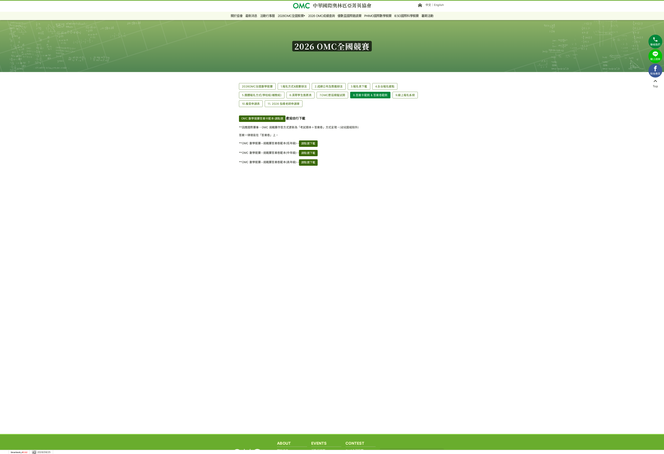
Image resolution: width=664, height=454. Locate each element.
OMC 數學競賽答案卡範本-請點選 (262, 118)
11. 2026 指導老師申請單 (283, 103)
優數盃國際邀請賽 (349, 16)
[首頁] (420, 5)
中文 (428, 5)
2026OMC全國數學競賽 (257, 86)
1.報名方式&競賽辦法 (294, 86)
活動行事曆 (267, 16)
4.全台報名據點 (384, 86)
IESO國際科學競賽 (406, 16)
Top (655, 86)
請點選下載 (308, 143)
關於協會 (237, 16)
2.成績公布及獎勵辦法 (329, 86)
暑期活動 (427, 16)
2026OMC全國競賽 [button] (291, 16)
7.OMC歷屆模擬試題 (332, 95)
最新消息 (251, 16)
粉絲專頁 (655, 73)
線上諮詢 (655, 58)
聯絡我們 (655, 44)
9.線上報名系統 (405, 95)
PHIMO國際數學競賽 (377, 16)
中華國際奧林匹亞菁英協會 (342, 5)
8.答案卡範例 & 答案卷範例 (370, 95)
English (439, 5)
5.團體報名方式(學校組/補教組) (262, 95)
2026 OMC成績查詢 (321, 16)
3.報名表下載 (359, 86)
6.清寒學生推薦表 (300, 95)
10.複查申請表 (251, 103)
